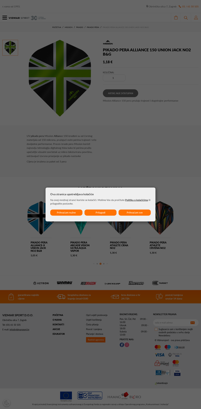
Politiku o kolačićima (136, 199)
